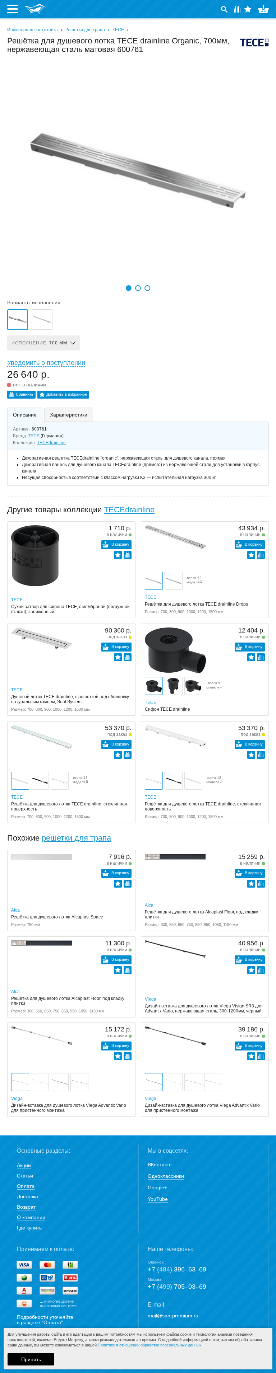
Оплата (25, 1186)
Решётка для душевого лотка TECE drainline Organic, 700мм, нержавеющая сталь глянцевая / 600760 (42, 319)
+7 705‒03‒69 (177, 1286)
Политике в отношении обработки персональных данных (150, 1345)
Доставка (27, 1196)
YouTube (158, 1199)
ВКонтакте (160, 1164)
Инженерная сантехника (32, 29)
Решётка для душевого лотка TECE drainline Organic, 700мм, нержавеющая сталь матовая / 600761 (17, 319)
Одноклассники (166, 1176)
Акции (24, 1165)
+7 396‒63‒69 (177, 1269)
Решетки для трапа (85, 29)
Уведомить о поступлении (46, 362)
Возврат (26, 1207)
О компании (31, 1217)
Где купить (29, 1228)
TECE (118, 29)
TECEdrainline (51, 442)
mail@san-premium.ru (173, 1315)
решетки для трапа (76, 837)
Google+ (157, 1187)
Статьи (25, 1176)
